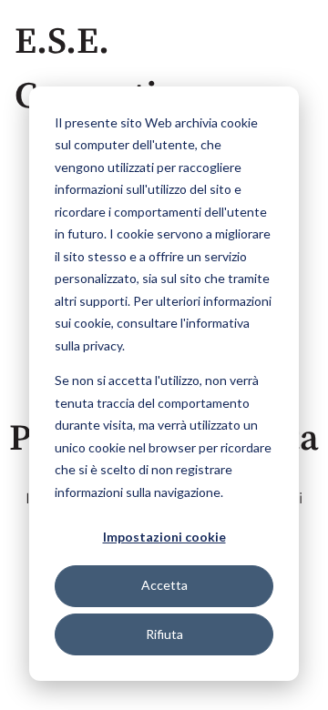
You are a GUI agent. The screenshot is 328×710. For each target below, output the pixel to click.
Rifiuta (164, 634)
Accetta (164, 585)
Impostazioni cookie (164, 536)
